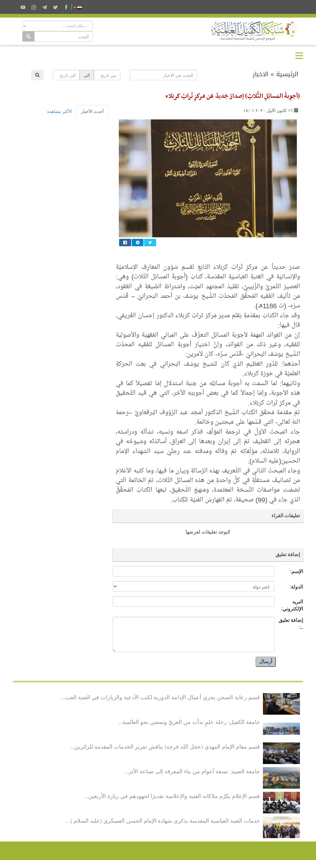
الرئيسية (287, 74)
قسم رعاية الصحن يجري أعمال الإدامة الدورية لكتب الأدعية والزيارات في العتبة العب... (160, 697)
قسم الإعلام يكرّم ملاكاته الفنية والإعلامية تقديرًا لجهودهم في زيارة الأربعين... (172, 795)
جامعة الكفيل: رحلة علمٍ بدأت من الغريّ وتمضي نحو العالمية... (189, 721)
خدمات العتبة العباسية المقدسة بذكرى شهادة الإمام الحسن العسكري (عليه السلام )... (163, 820)
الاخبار (260, 74)
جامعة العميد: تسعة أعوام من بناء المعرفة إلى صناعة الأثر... (192, 771)
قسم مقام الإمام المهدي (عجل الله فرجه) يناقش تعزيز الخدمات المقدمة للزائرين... (165, 746)
